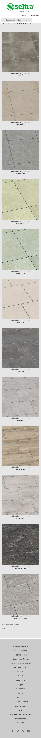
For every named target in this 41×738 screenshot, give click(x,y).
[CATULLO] (20, 299)
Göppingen (20, 697)
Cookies (20, 723)
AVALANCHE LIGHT (20, 618)
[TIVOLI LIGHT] (20, 249)
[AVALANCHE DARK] (20, 544)
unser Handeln (20, 651)
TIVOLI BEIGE (20, 224)
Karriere (20, 672)
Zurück (9, 628)
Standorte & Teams (21, 659)
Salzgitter (20, 685)
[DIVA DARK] (20, 348)
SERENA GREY (20, 174)
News (20, 676)
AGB (20, 710)
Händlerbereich (35, 15)
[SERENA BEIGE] (20, 101)
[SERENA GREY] (20, 150)
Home (4, 24)
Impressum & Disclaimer (20, 714)
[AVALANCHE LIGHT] (20, 594)
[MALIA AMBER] (20, 446)
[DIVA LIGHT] (20, 397)
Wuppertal (20, 689)
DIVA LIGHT (20, 420)
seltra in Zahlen (20, 667)
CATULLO (20, 322)
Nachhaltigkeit (20, 655)
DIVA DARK (20, 371)
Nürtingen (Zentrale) (20, 701)
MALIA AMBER (20, 469)
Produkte (13, 24)
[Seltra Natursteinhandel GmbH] (20, 7)
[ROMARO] (20, 52)
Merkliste (23, 15)
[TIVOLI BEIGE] (20, 199)
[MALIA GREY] (20, 495)
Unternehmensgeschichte (20, 663)
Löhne (20, 693)
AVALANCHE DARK (20, 568)
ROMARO (20, 76)
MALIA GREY (20, 518)
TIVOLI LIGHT (20, 273)
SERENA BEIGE (20, 125)
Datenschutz (20, 719)
